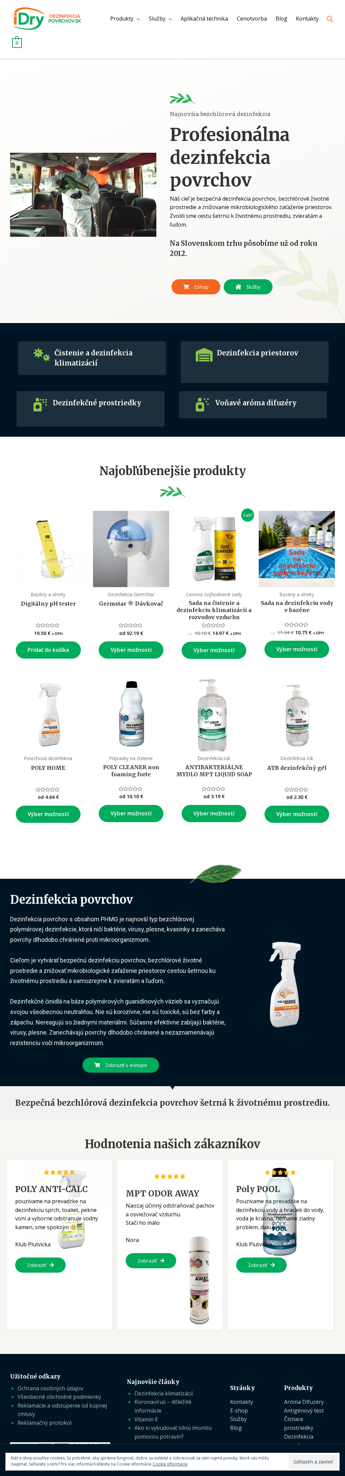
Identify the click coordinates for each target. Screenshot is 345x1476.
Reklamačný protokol (44, 1422)
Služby (157, 18)
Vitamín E (146, 1419)
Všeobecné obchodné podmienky (59, 1396)
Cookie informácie (170, 1464)
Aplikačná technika (204, 18)
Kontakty (307, 18)
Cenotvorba (252, 18)
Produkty (121, 18)
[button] (195, 286)
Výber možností (131, 650)
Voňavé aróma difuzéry (255, 403)
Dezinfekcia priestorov (257, 353)
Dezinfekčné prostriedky (97, 403)
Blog (281, 18)
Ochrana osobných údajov (50, 1388)
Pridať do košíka (48, 650)
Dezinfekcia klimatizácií (163, 1393)
